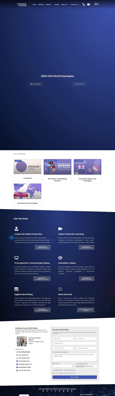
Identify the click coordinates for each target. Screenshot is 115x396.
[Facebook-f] (51, 391)
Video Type (55, 363)
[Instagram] (55, 391)
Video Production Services (71, 234)
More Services (65, 294)
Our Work (41, 4)
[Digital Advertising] (16, 289)
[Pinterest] (63, 391)
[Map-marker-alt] (71, 391)
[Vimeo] (67, 391)
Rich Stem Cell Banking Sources (57, 180)
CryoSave (27, 178)
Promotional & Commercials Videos (32, 263)
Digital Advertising (23, 294)
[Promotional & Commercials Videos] (16, 258)
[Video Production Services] (60, 229)
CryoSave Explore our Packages (87, 180)
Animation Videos (67, 263)
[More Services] (60, 289)
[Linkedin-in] (47, 391)
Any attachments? (81, 364)
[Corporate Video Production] (16, 229)
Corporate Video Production (28, 234)
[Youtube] (43, 391)
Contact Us (74, 4)
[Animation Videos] (60, 258)
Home (34, 4)
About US (64, 4)
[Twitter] (59, 391)
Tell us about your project (60, 352)
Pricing (57, 4)
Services (48, 4)
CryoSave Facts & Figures (27, 203)
